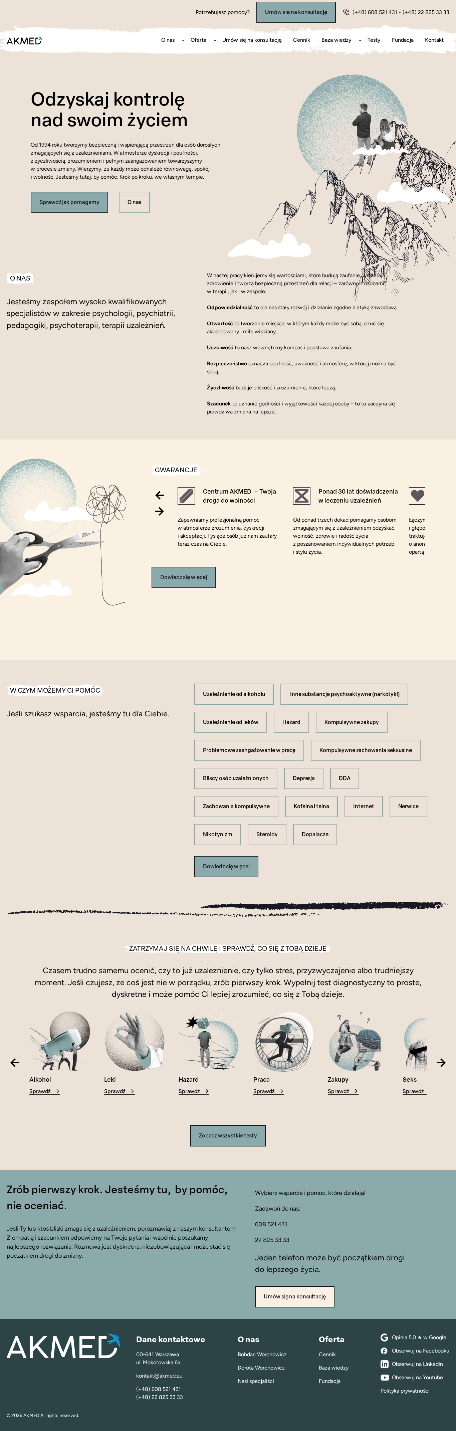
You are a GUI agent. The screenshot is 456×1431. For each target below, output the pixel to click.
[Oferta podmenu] (215, 40)
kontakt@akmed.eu (159, 1376)
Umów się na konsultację (296, 12)
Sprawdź (44, 1091)
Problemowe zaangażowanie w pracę (249, 750)
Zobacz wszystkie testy (228, 1135)
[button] (160, 495)
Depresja (304, 778)
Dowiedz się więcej (183, 577)
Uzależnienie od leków (230, 722)
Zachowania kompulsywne (236, 806)
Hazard (291, 722)
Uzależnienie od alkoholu (234, 694)
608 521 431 (271, 1224)
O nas (135, 202)
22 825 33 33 (272, 1240)
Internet (363, 806)
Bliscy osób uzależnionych (235, 778)
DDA (345, 778)
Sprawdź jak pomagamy (69, 202)
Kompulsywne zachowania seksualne (365, 750)
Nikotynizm (217, 834)
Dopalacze (315, 834)
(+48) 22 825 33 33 (426, 12)
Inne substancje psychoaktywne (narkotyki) (344, 694)
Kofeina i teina (311, 806)
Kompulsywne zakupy (351, 722)
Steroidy (267, 834)
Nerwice (408, 806)
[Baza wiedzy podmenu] (360, 40)
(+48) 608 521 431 (375, 12)
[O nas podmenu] (183, 40)
